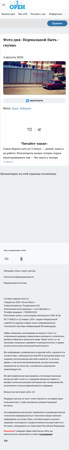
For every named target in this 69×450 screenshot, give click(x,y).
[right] (65, 14)
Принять (57, 23)
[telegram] (40, 129)
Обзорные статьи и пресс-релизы (20, 271)
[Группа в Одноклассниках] (21, 259)
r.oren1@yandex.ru (41, 309)
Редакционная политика (15, 283)
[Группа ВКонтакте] (34, 100)
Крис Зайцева (21, 108)
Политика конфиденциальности (19, 277)
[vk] (30, 129)
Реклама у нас (38, 13)
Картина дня (8, 13)
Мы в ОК (22, 13)
